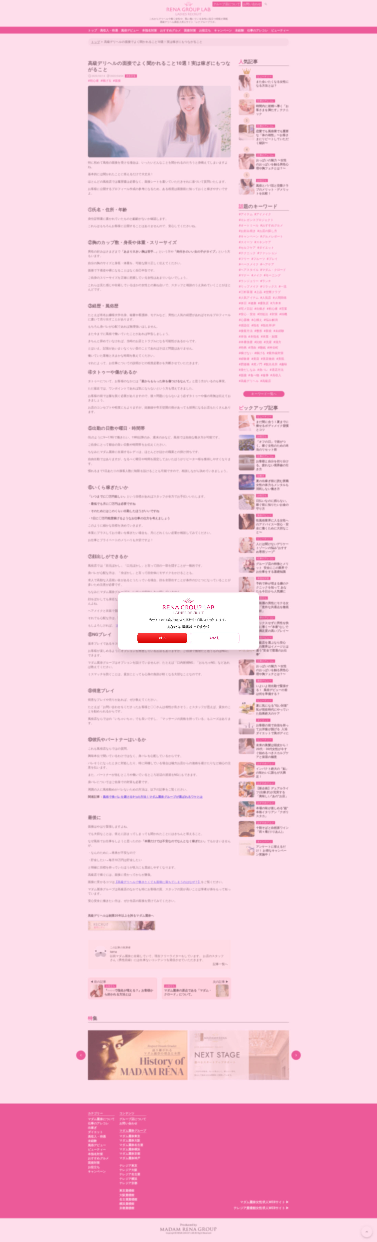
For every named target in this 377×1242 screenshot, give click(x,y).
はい (162, 637)
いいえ (214, 637)
